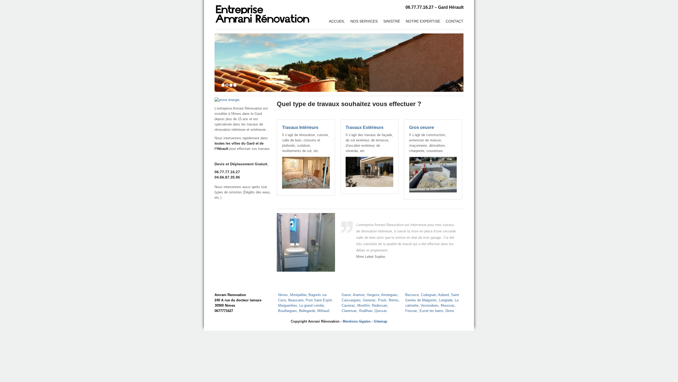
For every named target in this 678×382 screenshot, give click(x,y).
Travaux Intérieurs (300, 127)
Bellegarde (307, 311)
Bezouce (412, 295)
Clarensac (349, 311)
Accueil (337, 21)
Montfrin (363, 305)
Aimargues (389, 295)
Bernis (394, 300)
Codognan (428, 295)
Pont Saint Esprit (319, 300)
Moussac (448, 305)
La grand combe (311, 305)
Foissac (411, 311)
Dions (449, 311)
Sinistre (391, 21)
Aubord (443, 295)
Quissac (380, 311)
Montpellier (298, 295)
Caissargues (351, 300)
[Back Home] (262, 12)
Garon (346, 295)
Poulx (382, 300)
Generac (369, 300)
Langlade (446, 300)
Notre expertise (423, 21)
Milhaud (323, 311)
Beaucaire (296, 300)
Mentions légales (357, 321)
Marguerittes (287, 305)
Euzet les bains (431, 311)
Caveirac (348, 305)
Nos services (364, 21)
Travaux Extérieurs (364, 127)
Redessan (379, 305)
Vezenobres (430, 305)
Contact (454, 21)
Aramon (359, 295)
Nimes (283, 295)
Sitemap (380, 321)
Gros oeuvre (421, 127)
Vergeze (373, 295)
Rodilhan (365, 311)
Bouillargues (287, 311)
